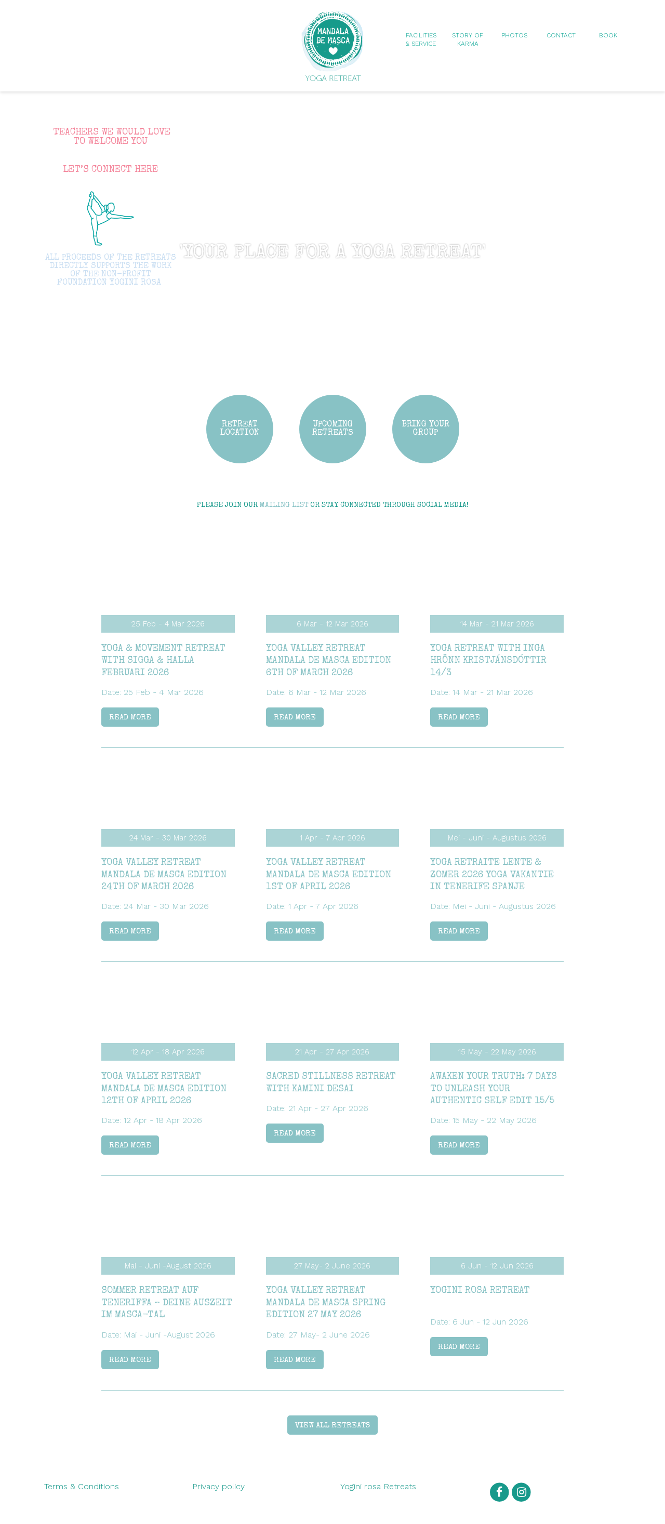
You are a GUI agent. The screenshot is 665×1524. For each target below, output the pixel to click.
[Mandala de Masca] (332, 76)
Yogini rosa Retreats (378, 1486)
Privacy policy (218, 1486)
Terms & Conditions (81, 1486)
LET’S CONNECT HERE (110, 170)
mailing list (284, 505)
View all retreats (332, 1425)
